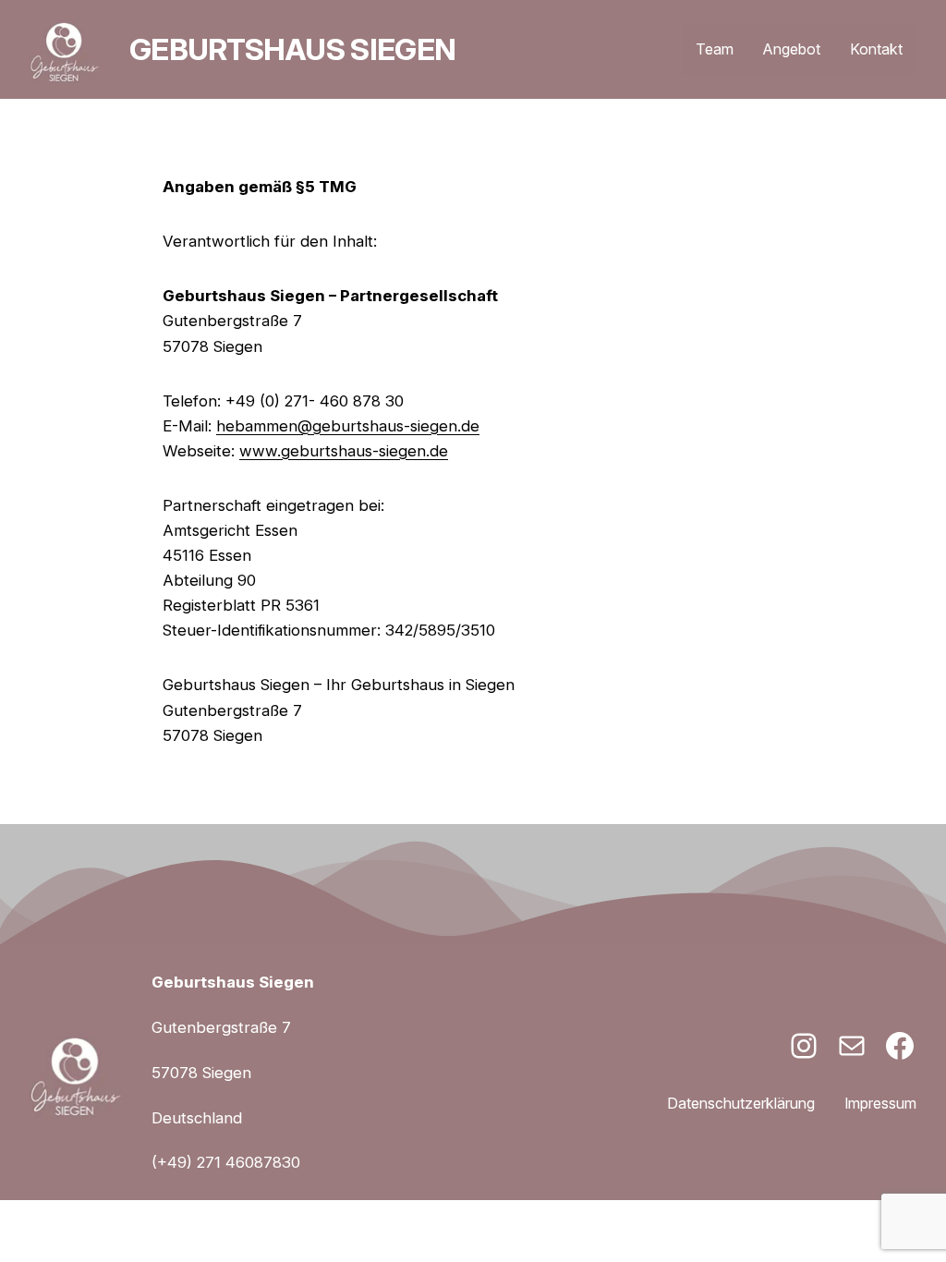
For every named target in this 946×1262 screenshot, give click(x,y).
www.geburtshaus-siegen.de (343, 451)
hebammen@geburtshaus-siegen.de (347, 426)
